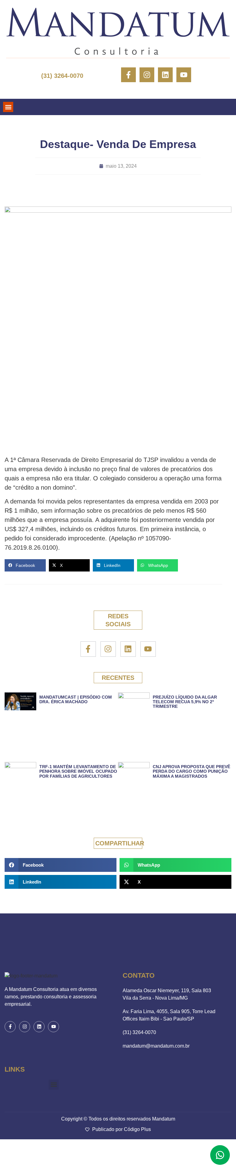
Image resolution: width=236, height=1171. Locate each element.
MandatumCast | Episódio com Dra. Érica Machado (75, 699)
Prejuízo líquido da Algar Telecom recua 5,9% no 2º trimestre (185, 702)
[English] (10, 89)
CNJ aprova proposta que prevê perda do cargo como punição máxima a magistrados (191, 771)
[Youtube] (183, 74)
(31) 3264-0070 (62, 75)
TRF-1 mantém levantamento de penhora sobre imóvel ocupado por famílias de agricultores (78, 771)
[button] (8, 107)
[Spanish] (20, 89)
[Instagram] (147, 74)
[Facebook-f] (128, 74)
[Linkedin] (165, 74)
